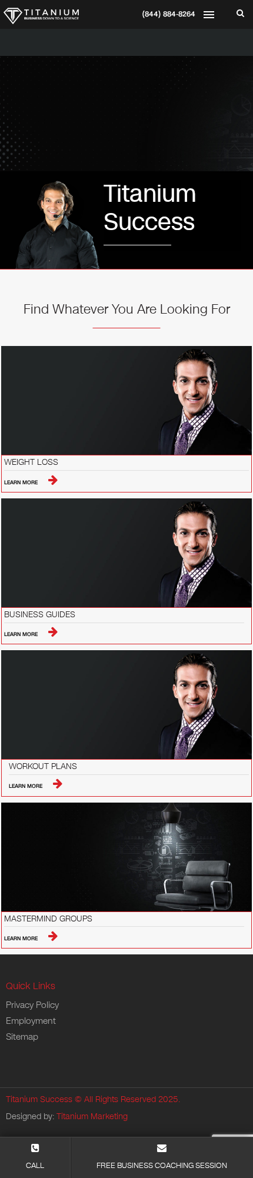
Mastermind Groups (48, 919)
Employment (31, 1020)
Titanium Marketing (92, 1116)
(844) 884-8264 (168, 14)
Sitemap (22, 1036)
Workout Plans (43, 767)
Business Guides (39, 615)
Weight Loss (31, 463)
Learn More (21, 482)
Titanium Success (39, 1099)
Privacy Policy (32, 1005)
